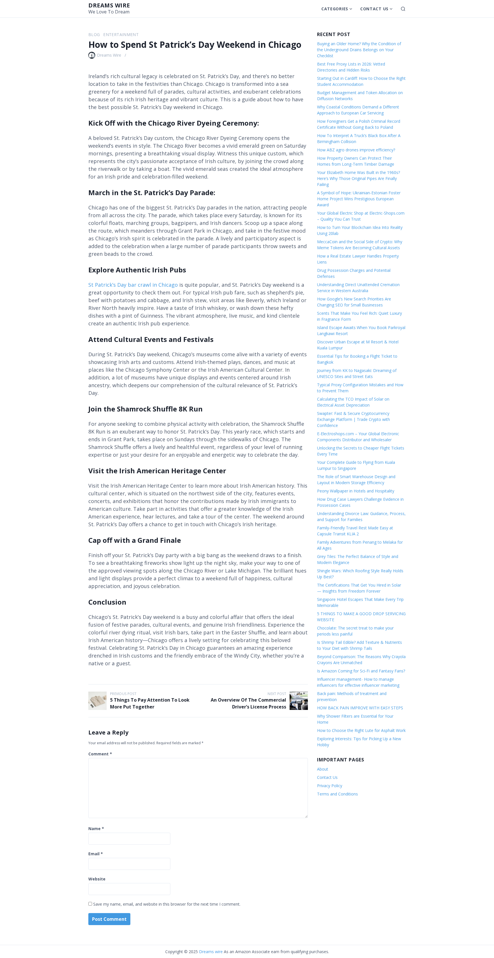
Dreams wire (109, 5)
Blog (94, 34)
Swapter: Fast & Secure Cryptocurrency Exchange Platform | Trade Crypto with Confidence (353, 419)
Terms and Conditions (337, 794)
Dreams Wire (109, 55)
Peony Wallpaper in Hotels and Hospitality (355, 491)
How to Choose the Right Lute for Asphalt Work (361, 730)
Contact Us (374, 8)
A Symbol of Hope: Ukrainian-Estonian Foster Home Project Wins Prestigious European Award (359, 198)
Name (96, 828)
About (322, 769)
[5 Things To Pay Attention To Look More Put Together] (97, 701)
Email (95, 853)
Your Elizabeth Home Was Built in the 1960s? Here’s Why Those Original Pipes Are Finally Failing (358, 178)
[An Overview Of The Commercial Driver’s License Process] (299, 701)
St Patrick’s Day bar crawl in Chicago (133, 284)
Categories (334, 8)
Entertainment (121, 34)
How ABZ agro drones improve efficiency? (356, 150)
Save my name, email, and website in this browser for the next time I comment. (166, 904)
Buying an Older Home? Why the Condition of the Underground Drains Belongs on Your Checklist (359, 49)
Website (96, 879)
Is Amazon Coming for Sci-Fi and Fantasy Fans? (361, 671)
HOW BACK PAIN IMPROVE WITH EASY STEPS (360, 707)
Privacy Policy (329, 785)
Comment (100, 754)
